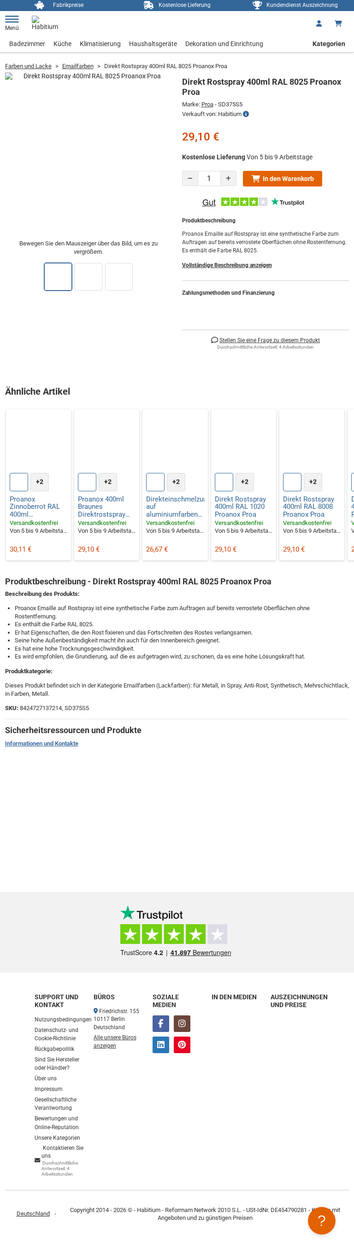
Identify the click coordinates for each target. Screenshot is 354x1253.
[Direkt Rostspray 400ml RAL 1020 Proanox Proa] (243, 442)
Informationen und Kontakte (41, 743)
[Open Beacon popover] (322, 1221)
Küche (62, 43)
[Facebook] (161, 1023)
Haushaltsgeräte (153, 43)
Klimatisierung (100, 43)
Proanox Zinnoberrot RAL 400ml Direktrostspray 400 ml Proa (35, 507)
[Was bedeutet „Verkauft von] (246, 114)
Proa (207, 104)
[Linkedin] (161, 1045)
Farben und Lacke (28, 66)
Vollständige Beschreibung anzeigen (227, 265)
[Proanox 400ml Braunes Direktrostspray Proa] (107, 442)
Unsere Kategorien (57, 1138)
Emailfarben (78, 66)
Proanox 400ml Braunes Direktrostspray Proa (101, 507)
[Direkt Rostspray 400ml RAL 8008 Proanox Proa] (312, 442)
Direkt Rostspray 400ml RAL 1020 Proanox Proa (240, 507)
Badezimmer (27, 43)
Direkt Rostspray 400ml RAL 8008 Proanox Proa (308, 507)
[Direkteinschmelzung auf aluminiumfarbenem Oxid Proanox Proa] (175, 442)
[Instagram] (182, 1023)
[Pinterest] (182, 1045)
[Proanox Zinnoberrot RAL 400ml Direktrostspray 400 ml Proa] (38, 442)
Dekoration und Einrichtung (224, 43)
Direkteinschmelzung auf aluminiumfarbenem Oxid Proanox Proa (175, 507)
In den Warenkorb (288, 178)
